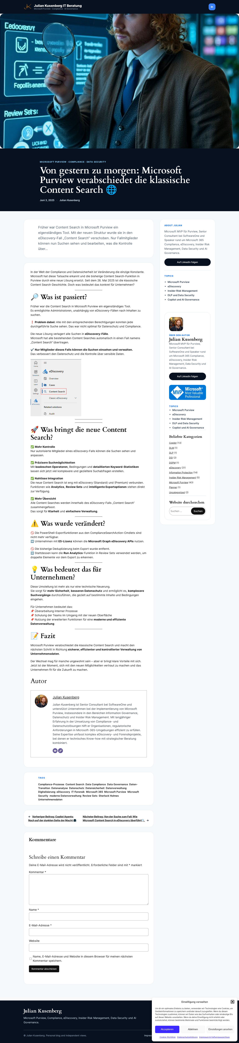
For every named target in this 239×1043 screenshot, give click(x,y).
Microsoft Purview (115, 791)
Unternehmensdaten (50, 799)
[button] (232, 1001)
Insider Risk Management (182, 477)
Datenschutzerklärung (187, 1037)
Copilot (173, 442)
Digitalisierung (46, 791)
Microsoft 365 (94, 791)
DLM (171, 447)
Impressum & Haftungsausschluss (214, 1037)
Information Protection (181, 472)
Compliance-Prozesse (51, 784)
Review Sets (90, 795)
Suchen (198, 511)
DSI (171, 457)
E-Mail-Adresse (40, 925)
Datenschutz (76, 788)
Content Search (75, 784)
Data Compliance (96, 784)
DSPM (172, 462)
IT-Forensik (78, 791)
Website (34, 940)
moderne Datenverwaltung (65, 795)
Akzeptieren (167, 1029)
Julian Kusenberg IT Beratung (58, 6)
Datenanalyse (59, 788)
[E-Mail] (55, 750)
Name (34, 909)
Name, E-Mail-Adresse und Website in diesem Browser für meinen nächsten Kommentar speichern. (83, 958)
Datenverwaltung (116, 788)
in (212, 6)
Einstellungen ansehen (220, 1029)
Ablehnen (193, 1029)
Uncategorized (177, 492)
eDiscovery (63, 791)
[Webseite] (60, 750)
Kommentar (37, 872)
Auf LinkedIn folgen (187, 262)
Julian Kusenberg (66, 697)
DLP (171, 452)
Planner (173, 487)
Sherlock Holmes (109, 795)
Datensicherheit (95, 788)
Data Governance (117, 784)
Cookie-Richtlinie (168, 1037)
